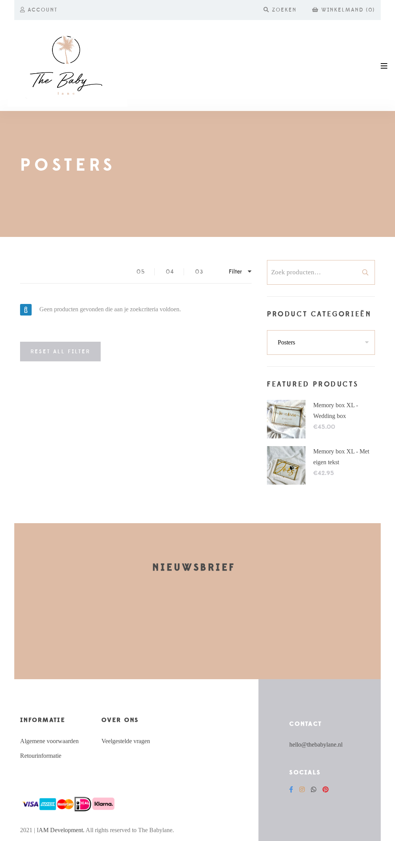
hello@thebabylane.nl (316, 744)
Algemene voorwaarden (49, 741)
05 (141, 271)
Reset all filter (60, 351)
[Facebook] (291, 789)
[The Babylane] (67, 65)
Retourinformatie (40, 755)
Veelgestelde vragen (125, 741)
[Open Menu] (384, 65)
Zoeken (365, 272)
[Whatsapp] (313, 789)
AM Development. (61, 830)
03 (199, 271)
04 (170, 271)
